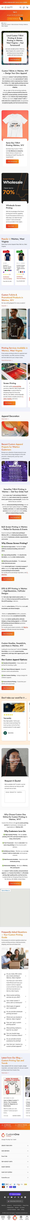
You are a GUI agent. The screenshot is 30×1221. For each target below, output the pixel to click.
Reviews (16, 1207)
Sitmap (22, 1209)
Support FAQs (11, 766)
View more (4, 419)
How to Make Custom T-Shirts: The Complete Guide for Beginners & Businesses (11, 1103)
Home (4, 23)
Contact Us (9, 1205)
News (18, 1209)
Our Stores (22, 1207)
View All (4, 306)
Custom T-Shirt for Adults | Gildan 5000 (7, 267)
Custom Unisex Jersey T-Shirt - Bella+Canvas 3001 (21, 268)
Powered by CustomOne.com (21, 1212)
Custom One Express (10, 1212)
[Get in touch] (24, 7)
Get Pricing (8, 403)
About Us (3, 1205)
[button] (2, 7)
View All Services (6, 360)
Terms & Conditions (17, 1205)
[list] (15, 324)
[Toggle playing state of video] (15, 429)
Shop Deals (11, 226)
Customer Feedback (11, 1209)
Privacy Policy (25, 1205)
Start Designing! (14, 59)
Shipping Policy (10, 1207)
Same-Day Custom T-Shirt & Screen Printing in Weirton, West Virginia (15, 25)
